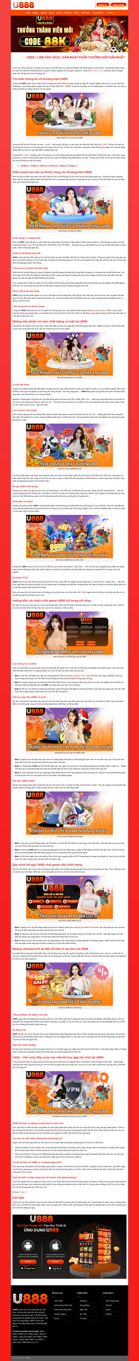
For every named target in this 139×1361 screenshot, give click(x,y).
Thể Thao (67, 13)
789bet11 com (97, 71)
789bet (24, 166)
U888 (28, 13)
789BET (67, 86)
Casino (36, 13)
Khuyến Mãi (98, 13)
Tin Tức (110, 13)
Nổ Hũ (58, 13)
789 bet (43, 166)
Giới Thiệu (85, 13)
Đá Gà (51, 13)
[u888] (23, 4)
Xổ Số (76, 13)
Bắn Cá (44, 13)
